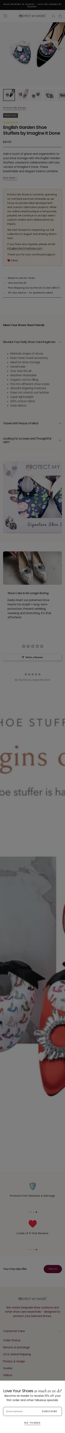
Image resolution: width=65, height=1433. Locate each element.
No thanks (32, 1422)
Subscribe (49, 1411)
